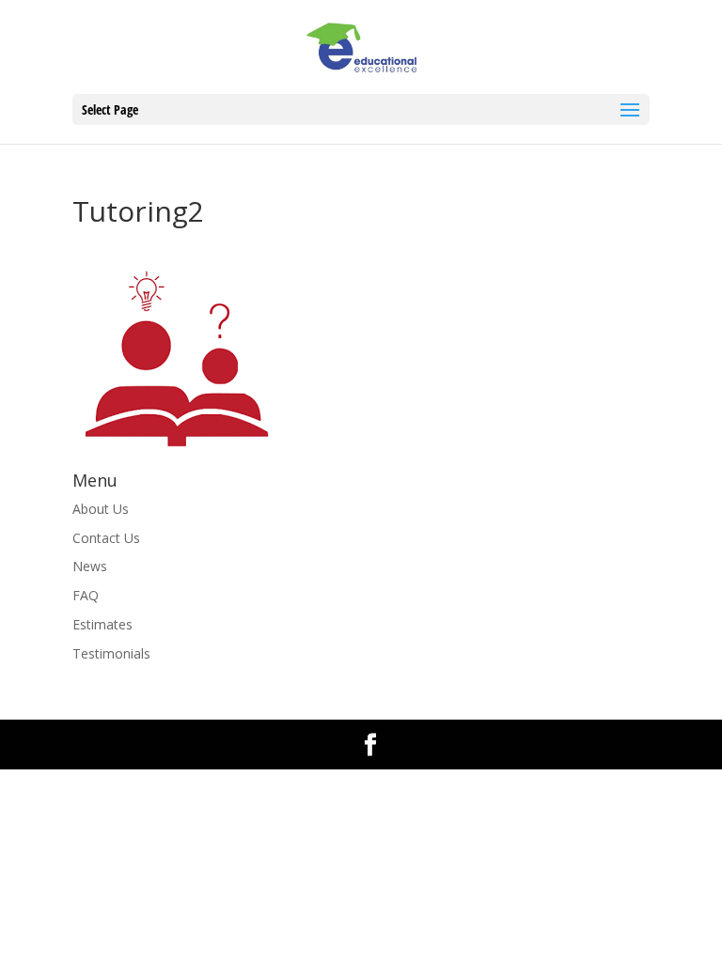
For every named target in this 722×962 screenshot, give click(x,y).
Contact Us (106, 538)
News (89, 566)
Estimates (102, 624)
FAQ (85, 595)
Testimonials (111, 653)
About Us (100, 509)
